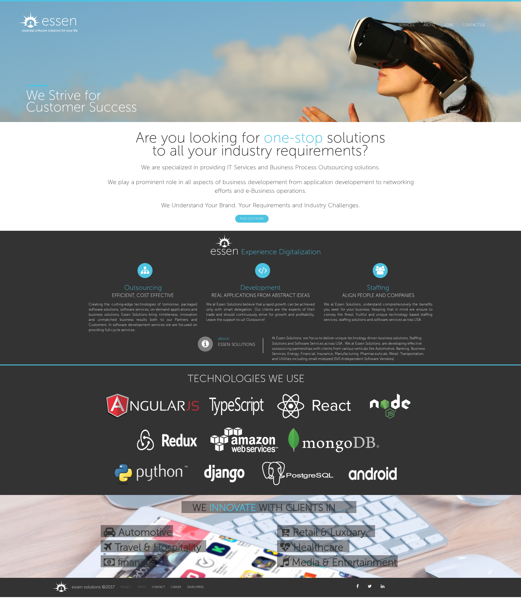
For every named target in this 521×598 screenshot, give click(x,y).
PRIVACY (126, 587)
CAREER (176, 587)
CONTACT (158, 587)
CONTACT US (473, 25)
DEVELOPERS (195, 587)
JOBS (448, 25)
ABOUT (429, 25)
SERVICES (406, 25)
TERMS (141, 587)
